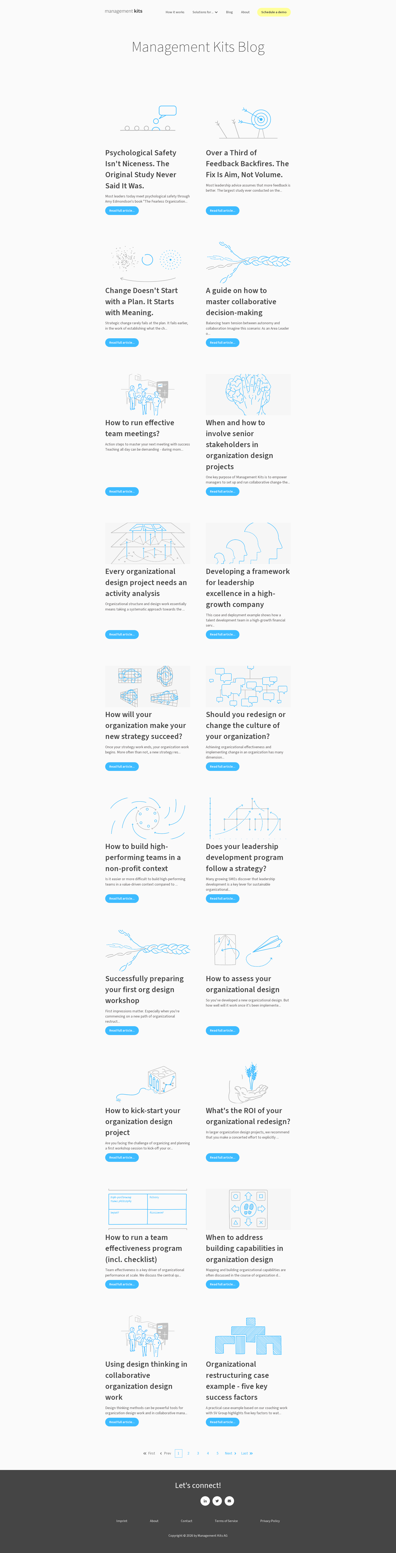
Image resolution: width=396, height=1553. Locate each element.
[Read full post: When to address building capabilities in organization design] (248, 1209)
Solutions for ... (203, 12)
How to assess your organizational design (243, 984)
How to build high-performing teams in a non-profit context (143, 857)
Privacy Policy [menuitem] (270, 1521)
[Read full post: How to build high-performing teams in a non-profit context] (147, 818)
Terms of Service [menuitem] (226, 1521)
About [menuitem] (154, 1521)
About (245, 12)
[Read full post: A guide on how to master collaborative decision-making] (248, 262)
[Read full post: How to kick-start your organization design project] (147, 1082)
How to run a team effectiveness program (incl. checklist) (143, 1248)
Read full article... (122, 210)
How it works (175, 12)
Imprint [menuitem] (121, 1521)
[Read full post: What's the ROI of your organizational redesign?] (248, 1082)
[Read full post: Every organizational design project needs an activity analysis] (147, 543)
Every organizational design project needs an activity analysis (146, 582)
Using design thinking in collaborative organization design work (146, 1381)
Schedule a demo (274, 12)
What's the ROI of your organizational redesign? (248, 1116)
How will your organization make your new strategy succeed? (145, 725)
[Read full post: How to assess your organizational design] (248, 950)
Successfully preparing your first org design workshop (144, 989)
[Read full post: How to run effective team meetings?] (147, 394)
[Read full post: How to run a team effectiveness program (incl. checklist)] (147, 1209)
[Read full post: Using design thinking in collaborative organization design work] (147, 1336)
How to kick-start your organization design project (142, 1121)
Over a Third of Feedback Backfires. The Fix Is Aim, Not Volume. (247, 163)
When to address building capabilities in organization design (244, 1248)
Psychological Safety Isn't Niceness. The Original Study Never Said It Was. (140, 169)
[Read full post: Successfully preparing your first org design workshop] (147, 950)
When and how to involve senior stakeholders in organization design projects (239, 444)
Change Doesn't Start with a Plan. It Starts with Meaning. (141, 301)
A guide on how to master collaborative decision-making (241, 301)
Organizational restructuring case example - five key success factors (237, 1381)
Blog (229, 12)
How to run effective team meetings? (139, 428)
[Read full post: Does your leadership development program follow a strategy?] (248, 818)
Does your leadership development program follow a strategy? (244, 857)
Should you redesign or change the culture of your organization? (246, 725)
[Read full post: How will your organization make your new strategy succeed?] (147, 686)
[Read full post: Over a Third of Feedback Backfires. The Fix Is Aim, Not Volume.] (248, 124)
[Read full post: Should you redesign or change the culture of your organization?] (248, 686)
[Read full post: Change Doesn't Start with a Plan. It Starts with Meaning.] (147, 262)
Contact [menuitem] (186, 1521)
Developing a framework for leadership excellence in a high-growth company (248, 588)
